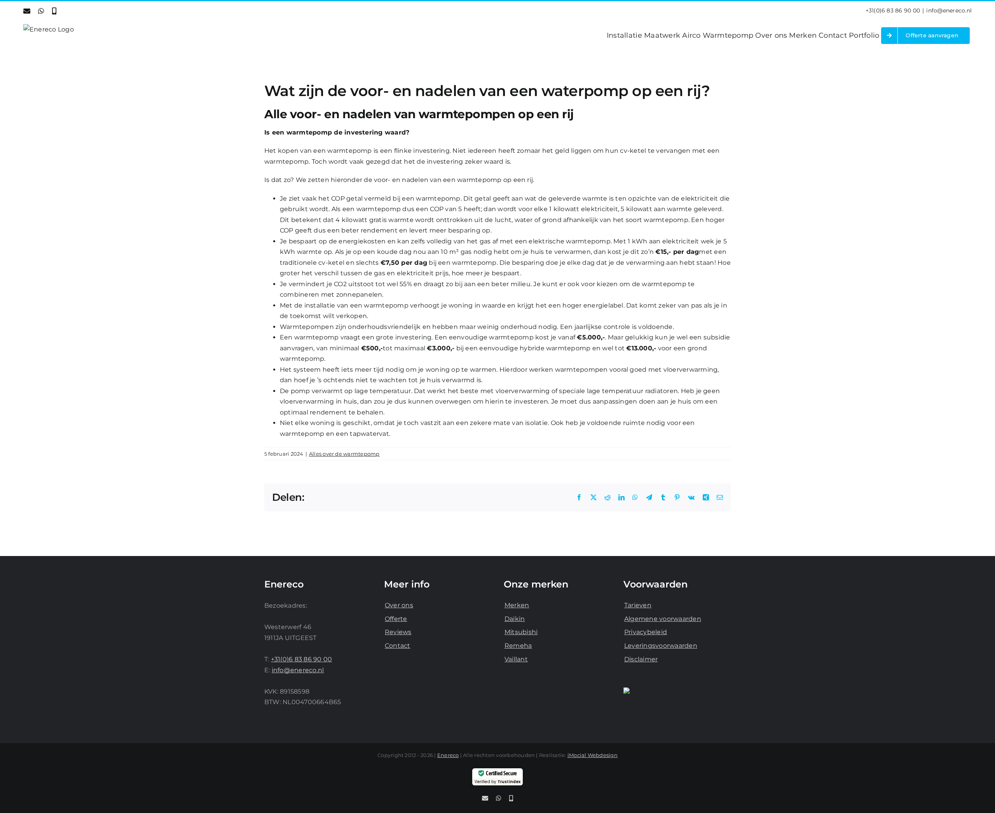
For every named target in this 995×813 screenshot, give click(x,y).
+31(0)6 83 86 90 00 (893, 10)
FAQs (548, 66)
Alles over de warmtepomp (344, 454)
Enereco (448, 755)
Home (526, 66)
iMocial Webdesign (592, 755)
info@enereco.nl (949, 10)
